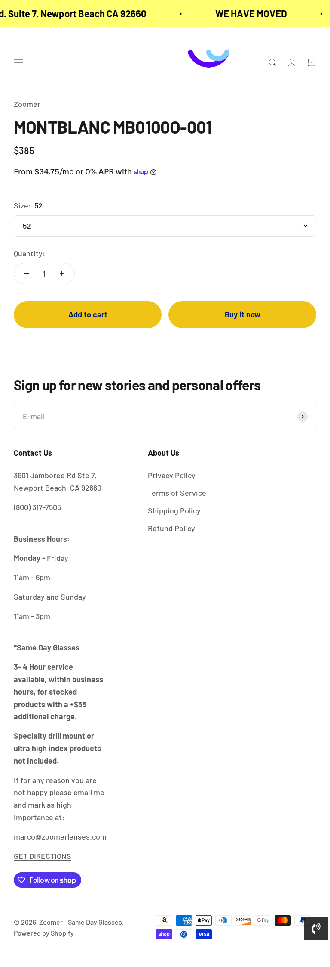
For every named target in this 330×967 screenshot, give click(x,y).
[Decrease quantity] (26, 273)
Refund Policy (171, 528)
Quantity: (29, 253)
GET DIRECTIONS (42, 856)
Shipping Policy (174, 510)
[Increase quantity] (61, 273)
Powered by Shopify (44, 933)
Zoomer (27, 104)
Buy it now (242, 314)
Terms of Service (177, 492)
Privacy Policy (172, 475)
